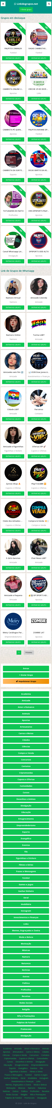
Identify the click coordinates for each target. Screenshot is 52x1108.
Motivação (26, 943)
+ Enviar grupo (26, 9)
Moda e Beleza (26, 937)
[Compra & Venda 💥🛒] (39, 509)
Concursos (26, 759)
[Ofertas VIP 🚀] (39, 435)
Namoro (26, 957)
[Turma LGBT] (39, 323)
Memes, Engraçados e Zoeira (26, 930)
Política (26, 983)
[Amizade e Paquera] (13, 584)
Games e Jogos (26, 884)
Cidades (26, 740)
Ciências (26, 746)
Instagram (26, 911)
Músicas (26, 950)
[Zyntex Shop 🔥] (13, 472)
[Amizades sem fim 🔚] (13, 360)
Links (26, 924)
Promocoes (26, 1029)
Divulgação (26, 805)
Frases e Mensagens (26, 871)
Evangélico (26, 838)
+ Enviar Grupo (26, 675)
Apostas (26, 720)
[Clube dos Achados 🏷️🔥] (13, 509)
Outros (26, 976)
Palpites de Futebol (26, 1022)
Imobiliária (26, 904)
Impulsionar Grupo (27, 681)
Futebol (26, 878)
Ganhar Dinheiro (26, 891)
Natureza (26, 963)
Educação (26, 812)
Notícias (26, 970)
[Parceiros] (39, 398)
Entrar (26, 668)
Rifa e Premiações (26, 1016)
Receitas (26, 996)
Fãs (26, 851)
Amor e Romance (26, 707)
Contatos (26, 766)
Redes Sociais (26, 1003)
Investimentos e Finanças (26, 917)
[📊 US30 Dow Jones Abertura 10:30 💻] (39, 360)
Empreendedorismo (26, 825)
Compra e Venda (26, 753)
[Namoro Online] (13, 323)
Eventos (26, 845)
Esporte (26, 832)
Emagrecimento (26, 819)
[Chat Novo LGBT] (39, 546)
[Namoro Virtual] (13, 286)
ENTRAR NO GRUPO (13, 58)
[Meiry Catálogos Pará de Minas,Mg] (13, 621)
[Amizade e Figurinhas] (13, 435)
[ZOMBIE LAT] (39, 621)
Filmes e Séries (26, 865)
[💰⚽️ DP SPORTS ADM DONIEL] (39, 584)
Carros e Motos (26, 733)
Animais (26, 713)
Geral (26, 897)
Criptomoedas (26, 773)
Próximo (29, 652)
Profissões (26, 989)
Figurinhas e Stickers (26, 858)
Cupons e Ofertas (26, 779)
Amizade (26, 700)
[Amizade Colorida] (39, 286)
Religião (26, 1009)
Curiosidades (26, 786)
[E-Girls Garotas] (13, 546)
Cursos (26, 792)
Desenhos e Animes (26, 799)
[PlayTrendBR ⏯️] (39, 472)
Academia (26, 694)
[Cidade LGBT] (13, 398)
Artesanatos (26, 727)
